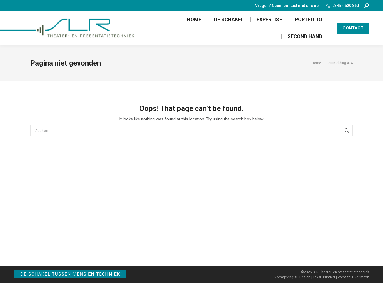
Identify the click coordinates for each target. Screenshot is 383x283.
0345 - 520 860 (345, 5)
